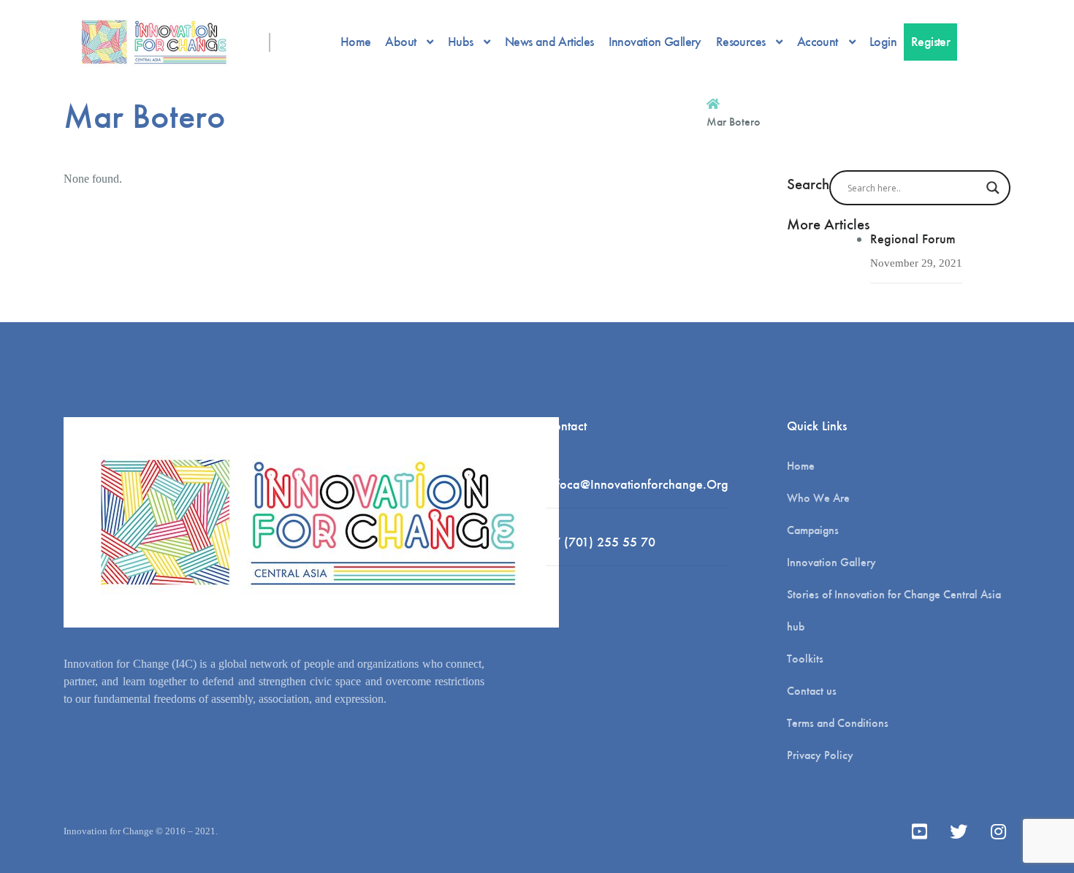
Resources (741, 42)
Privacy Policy (820, 755)
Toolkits (805, 659)
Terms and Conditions (837, 723)
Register (930, 42)
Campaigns (813, 530)
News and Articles (549, 42)
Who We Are (818, 498)
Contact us (812, 691)
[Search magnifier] (993, 188)
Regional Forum (913, 239)
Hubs (460, 42)
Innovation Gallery (655, 42)
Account (817, 42)
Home (355, 42)
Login (882, 42)
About (400, 42)
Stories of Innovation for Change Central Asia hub (894, 610)
